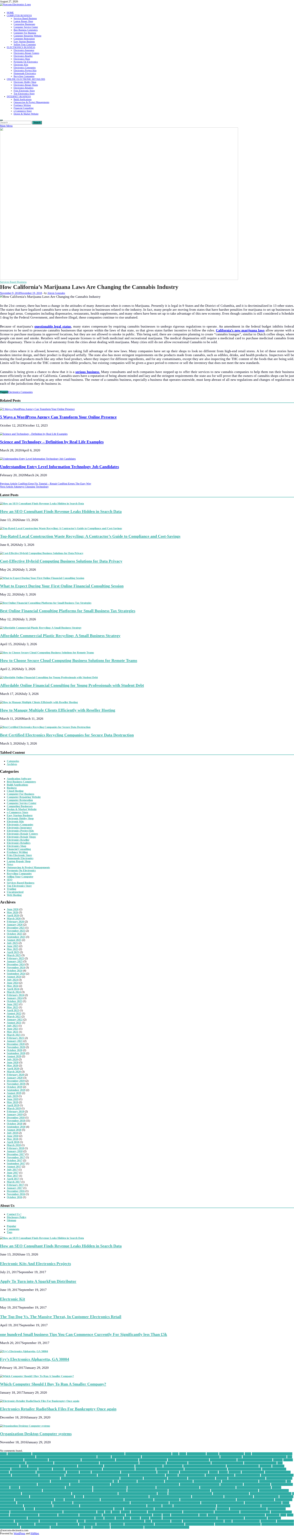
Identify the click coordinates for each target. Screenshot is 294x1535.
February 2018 (15, 1148)
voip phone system (67, 1524)
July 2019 (12, 1096)
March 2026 (14, 918)
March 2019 (14, 1108)
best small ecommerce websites (254, 1459)
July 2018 (12, 1132)
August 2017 (14, 1166)
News (10, 864)
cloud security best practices (243, 1466)
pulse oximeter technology (139, 1508)
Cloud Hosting (15, 790)
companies (278, 1466)
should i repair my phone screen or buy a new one (236, 1515)
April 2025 (13, 952)
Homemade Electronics (25, 73)
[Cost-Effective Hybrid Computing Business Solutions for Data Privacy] (41, 553)
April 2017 (13, 1178)
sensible (157, 1515)
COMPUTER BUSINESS (19, 15)
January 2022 (15, 1019)
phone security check (12, 1508)
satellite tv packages (90, 1515)
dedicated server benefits (194, 1472)
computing (73, 1472)
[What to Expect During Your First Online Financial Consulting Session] (42, 578)
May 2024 (12, 985)
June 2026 (13, 909)
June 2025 (13, 946)
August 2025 (14, 939)
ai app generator (196, 1453)
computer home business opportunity (205, 1469)
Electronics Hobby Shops (220, 1475)
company (5, 1469)
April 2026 (13, 915)
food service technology (272, 1481)
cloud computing (173, 1466)
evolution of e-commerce (65, 1481)
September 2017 (16, 1163)
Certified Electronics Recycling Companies (52, 1466)
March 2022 (14, 1016)
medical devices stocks (166, 1499)
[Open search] (1, 120)
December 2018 (16, 1117)
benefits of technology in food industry (265, 1456)
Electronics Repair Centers (26, 53)
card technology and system (227, 1462)
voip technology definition (139, 1524)
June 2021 (13, 1028)
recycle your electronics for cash (248, 1508)
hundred (163, 1493)
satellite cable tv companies (198, 1511)
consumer (85, 1472)
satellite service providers (24, 1515)
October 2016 (14, 1197)
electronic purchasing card (113, 1475)
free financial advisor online (53, 1484)
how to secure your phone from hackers (95, 1493)
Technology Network (27, 1521)
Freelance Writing (22, 105)
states (127, 1518)
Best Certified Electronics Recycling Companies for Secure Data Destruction (67, 735)
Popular (11, 1226)
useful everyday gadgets (246, 1521)
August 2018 (14, 1129)
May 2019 (12, 1102)
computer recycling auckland (244, 1469)
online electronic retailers (38, 1505)
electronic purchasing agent (81, 1475)
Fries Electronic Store (24, 90)
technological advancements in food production (189, 1518)
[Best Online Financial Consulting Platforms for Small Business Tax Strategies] (45, 602)
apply (248, 1453)
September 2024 (16, 973)
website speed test (10, 1527)
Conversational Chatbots (106, 1472)
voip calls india (285, 1521)
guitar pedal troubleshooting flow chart (42, 1487)
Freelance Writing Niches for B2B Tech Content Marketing (145, 1484)
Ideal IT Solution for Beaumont (231, 1493)
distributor (234, 1472)
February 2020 (15, 1074)
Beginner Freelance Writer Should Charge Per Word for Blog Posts (181, 1456)
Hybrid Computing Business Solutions (190, 1493)
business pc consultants (152, 1462)
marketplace (7, 1499)
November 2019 (16, 1083)
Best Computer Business (153, 1459)
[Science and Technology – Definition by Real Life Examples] (34, 433)
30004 (3, 1453)
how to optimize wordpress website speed (234, 1490)
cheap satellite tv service (149, 1466)
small (283, 1515)
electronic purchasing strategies (147, 1475)
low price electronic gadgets (208, 1496)
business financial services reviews (119, 1462)
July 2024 (12, 979)
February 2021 (15, 1037)
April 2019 (13, 1105)
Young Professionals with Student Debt (166, 1527)
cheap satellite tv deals (90, 1466)
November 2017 (16, 1157)
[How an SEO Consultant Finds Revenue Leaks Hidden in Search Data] (42, 503)
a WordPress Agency (19, 1453)
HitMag (34, 1533)
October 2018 (14, 1123)
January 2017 (15, 1188)
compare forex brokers (24, 1469)
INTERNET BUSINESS (19, 96)
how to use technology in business (137, 1493)
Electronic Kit (12, 1299)
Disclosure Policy (16, 1217)
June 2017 (13, 1172)
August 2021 (14, 1022)
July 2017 (12, 1169)
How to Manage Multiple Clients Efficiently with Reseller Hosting (57, 710)
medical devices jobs (112, 1499)
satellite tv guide (48, 1515)
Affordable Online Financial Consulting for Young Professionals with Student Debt (72, 685)
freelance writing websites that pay (200, 1484)
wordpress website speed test (127, 1527)
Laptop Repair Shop (23, 21)
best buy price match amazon (98, 1459)
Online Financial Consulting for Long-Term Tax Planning (113, 1505)
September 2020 (16, 1053)
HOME (10, 12)
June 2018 (13, 1135)
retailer (116, 1511)
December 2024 (16, 964)
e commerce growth (253, 1472)
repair (100, 1511)
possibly (29, 1508)
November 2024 (16, 967)
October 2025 (14, 933)
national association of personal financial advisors (101, 1502)
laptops (79, 1496)
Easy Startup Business (24, 41)
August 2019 (14, 1093)
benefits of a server (231, 1456)
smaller (99, 1518)
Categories (13, 761)
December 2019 (16, 1080)
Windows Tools (101, 1527)
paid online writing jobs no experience (239, 1505)
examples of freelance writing (96, 1481)
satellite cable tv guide (227, 1511)
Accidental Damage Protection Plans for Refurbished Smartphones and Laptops (78, 1453)
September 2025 (16, 936)
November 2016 (16, 1194)
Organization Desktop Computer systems (36, 1434)
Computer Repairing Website (27, 35)
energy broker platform (201, 1478)
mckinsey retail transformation (82, 1499)
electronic (5, 1475)
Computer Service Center (26, 27)
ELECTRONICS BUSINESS (21, 47)
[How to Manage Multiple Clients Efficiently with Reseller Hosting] (39, 702)
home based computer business (218, 1487)
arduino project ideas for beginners (272, 1453)
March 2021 (14, 1034)
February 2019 (15, 1111)
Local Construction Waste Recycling (170, 1496)
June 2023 (13, 1004)
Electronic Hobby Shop (25, 82)
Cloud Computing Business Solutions (204, 1466)
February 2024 (15, 995)
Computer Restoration (24, 38)
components (45, 1469)
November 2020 (16, 1047)
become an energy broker (126, 1456)
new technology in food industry (263, 1502)
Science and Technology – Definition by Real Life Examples (52, 442)
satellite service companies (255, 1511)
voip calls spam (8, 1524)
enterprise (221, 1478)
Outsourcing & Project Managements (31, 102)
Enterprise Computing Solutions (246, 1478)
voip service (103, 1524)
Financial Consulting (24, 108)
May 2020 (12, 1065)
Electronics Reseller (23, 56)
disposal (223, 1472)
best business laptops (36, 1459)
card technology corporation (260, 1462)
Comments (13, 1229)
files (115, 1481)
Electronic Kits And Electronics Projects (35, 1263)
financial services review (207, 1481)
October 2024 (14, 970)
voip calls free (268, 1521)
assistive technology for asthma (17, 1456)
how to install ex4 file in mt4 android (189, 1490)
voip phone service (45, 1524)
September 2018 (16, 1126)
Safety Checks (139, 1511)
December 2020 (16, 1044)
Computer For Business (25, 32)
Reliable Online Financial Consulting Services (36, 1511)
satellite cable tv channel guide (165, 1511)
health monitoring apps (79, 1487)
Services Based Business (25, 18)
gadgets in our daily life (257, 1484)
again (175, 1453)
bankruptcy (104, 1456)
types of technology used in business (203, 1521)
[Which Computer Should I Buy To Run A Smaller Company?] (37, 1376)
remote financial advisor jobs (79, 1511)
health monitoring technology (110, 1487)
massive (59, 1499)
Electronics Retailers (23, 87)
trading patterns (161, 1521)
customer (174, 1472)
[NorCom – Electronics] (119, 278)
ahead (182, 1453)
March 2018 (14, 1145)
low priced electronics (266, 1496)
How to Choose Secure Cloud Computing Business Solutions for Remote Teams (68, 660)
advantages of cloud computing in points (148, 1453)
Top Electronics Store (24, 93)
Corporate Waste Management (139, 1472)
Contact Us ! (14, 1214)
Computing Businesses (24, 24)
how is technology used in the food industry (67, 1490)
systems (145, 1518)
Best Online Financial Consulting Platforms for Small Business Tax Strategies (67, 611)
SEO (9, 879)
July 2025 (12, 943)
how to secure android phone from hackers (46, 1493)
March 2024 (14, 992)
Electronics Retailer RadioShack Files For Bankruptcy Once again (58, 1409)
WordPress (19, 1533)
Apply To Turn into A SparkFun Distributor (38, 1281)
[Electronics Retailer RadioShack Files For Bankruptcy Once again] (39, 1401)
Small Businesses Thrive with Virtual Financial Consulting (61, 1518)
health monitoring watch (141, 1487)
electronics (172, 1475)
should (203, 1515)
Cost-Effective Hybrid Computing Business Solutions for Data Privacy (61, 561)
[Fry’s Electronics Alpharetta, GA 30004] (24, 1351)
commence (265, 1466)
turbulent (176, 1521)
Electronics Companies (25, 67)
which (88, 1527)
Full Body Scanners (231, 1484)
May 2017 (12, 1175)
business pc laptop (177, 1462)
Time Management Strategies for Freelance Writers (114, 1521)
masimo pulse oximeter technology (34, 1499)
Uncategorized (15, 892)
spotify (119, 1518)
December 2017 (16, 1154)
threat (81, 1521)
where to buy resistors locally (67, 1527)
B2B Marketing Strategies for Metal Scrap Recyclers (66, 1456)
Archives (12, 764)
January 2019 (15, 1114)
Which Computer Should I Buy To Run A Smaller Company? (53, 1384)
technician (156, 1518)
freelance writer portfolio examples (90, 1484)
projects (118, 1508)
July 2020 (12, 1059)
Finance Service (128, 1481)
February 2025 (15, 958)
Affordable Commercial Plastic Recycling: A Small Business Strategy (60, 635)
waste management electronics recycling (238, 1524)
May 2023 (12, 1007)
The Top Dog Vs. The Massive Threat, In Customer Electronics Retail (60, 1316)
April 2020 (13, 1068)
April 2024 (13, 988)
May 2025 (12, 949)
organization (154, 1505)
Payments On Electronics (26, 61)
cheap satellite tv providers (119, 1466)
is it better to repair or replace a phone (52, 1496)
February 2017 (15, 1184)
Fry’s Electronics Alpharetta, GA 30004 (34, 1359)
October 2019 (14, 1086)
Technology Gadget (256, 1518)
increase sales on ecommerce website (270, 1493)
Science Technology (114, 1515)
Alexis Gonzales (56, 293)
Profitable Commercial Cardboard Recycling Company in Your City (74, 1508)
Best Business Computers (26, 30)
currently (162, 1472)
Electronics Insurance (24, 50)
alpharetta (212, 1453)
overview (167, 1505)
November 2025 (16, 930)
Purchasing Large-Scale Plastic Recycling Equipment (185, 1508)
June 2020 (13, 1062)
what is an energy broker (35, 1527)
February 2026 (15, 921)
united (228, 1521)
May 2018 (12, 1139)
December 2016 (16, 1191)
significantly (273, 1515)
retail (108, 1511)
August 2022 (14, 1013)
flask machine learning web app (240, 1481)
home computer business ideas (253, 1487)
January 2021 (15, 1041)
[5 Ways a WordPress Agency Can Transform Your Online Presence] (37, 409)
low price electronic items (238, 1496)
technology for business (230, 1518)
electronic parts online (52, 1475)
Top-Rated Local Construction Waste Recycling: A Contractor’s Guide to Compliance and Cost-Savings (90, 536)
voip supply (117, 1524)
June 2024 (13, 982)
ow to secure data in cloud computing (194, 1505)
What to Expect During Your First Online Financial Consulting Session (62, 586)
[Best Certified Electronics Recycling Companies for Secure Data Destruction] (45, 727)
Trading (11, 888)
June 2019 (13, 1099)
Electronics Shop (22, 59)
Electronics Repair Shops (26, 85)
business (278, 1459)
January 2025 (15, 961)
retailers (125, 1511)
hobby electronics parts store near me (177, 1487)
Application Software (19, 778)
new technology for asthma (184, 1502)
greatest (14, 1487)
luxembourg (286, 1496)
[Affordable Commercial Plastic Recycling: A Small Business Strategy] (40, 627)
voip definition (26, 1524)
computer (58, 1469)
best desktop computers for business (188, 1459)
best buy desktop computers (65, 1459)
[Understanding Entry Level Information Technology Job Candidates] (38, 458)
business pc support (199, 1462)
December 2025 (16, 927)
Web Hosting (14, 895)
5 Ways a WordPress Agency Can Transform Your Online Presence (58, 417)
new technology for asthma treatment (222, 1502)
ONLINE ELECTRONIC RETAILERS (26, 79)
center (23, 1466)
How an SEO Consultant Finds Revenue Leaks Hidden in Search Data (61, 511)
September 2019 (16, 1090)
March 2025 (14, 955)
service (166, 1515)
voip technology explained (169, 1524)
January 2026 (15, 924)
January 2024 (15, 998)
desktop (213, 1472)
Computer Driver (145, 1469)
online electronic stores (66, 1505)
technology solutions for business (58, 1521)
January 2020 (15, 1077)
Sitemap (11, 1220)
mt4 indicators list (62, 1502)
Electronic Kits (21, 64)
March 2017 (14, 1181)
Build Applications (22, 99)
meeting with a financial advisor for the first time (208, 1499)
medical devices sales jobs (138, 1499)
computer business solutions (119, 1469)
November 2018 (16, 1120)
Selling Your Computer (25, 44)
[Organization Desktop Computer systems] (25, 1425)
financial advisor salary (150, 1481)
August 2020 (14, 1056)
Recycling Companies (24, 76)
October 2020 (14, 1050)
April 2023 (13, 1010)
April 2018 (13, 1142)
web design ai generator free (277, 1524)
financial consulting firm (179, 1481)
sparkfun (109, 1518)
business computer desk (39, 1462)
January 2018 (15, 1151)
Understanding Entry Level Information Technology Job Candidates (59, 466)
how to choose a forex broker (110, 1490)
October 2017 (14, 1160)
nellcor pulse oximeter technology (149, 1502)
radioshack (222, 1508)
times (148, 1521)
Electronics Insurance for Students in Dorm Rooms (90, 1478)
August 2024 (14, 976)
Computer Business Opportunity (83, 1469)
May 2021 (12, 1031)
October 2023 (14, 1001)
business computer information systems (76, 1462)
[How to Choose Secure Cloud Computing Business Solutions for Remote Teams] (47, 652)
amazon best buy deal (231, 1453)
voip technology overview (199, 1524)
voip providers (87, 1524)
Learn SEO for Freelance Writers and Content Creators (116, 1496)
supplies (135, 1518)
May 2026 (12, 912)
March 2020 (14, 1071)
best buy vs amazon (127, 1459)
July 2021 (12, 1025)
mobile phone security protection (255, 1499)
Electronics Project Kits (25, 70)
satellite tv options (68, 1515)
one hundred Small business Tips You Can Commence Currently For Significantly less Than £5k (83, 1334)
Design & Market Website (26, 113)
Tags (9, 1232)
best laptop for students (223, 1459)
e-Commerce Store (23, 111)
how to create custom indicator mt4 (147, 1490)
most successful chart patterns (34, 1502)
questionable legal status (52, 326)
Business (12, 787)
